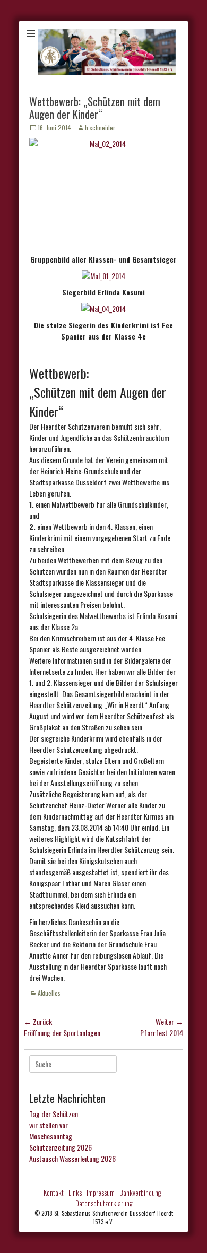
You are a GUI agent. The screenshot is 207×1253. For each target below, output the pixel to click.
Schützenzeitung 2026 (60, 1147)
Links (75, 1192)
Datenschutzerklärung (103, 1203)
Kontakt (54, 1192)
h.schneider (100, 127)
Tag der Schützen (53, 1113)
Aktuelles (49, 992)
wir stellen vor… (50, 1124)
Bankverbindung (140, 1192)
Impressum (101, 1192)
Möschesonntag (50, 1136)
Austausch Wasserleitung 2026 (72, 1158)
